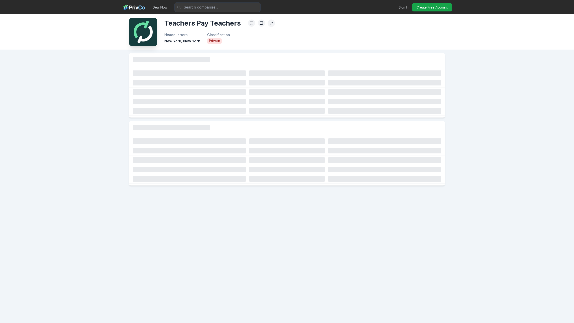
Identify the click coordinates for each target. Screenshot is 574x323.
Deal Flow (160, 7)
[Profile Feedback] (251, 23)
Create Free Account (432, 7)
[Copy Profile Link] (271, 23)
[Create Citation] (261, 23)
